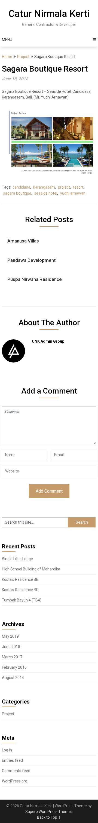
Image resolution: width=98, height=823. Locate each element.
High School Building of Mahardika (31, 569)
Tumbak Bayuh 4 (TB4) (21, 600)
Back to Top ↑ (49, 817)
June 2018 (11, 646)
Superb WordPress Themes (49, 811)
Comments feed (16, 771)
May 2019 (10, 636)
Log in (7, 750)
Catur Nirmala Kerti (49, 13)
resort (78, 187)
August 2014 (13, 677)
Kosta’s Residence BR (20, 590)
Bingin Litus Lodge (17, 559)
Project (23, 56)
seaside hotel (45, 193)
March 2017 (12, 657)
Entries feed (12, 760)
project (64, 187)
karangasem (44, 187)
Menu (7, 40)
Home (7, 56)
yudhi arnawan (72, 193)
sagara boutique (17, 193)
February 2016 (14, 667)
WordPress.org (14, 781)
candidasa (21, 187)
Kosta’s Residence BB (20, 579)
